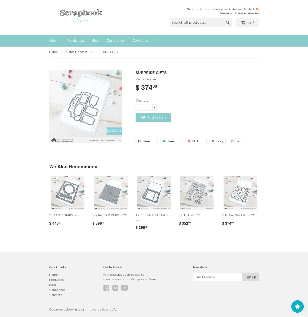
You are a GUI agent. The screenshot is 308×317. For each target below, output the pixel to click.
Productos (75, 41)
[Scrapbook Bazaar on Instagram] (115, 289)
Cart (251, 22)
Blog (96, 41)
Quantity (142, 100)
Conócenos (116, 41)
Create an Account (246, 13)
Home (54, 41)
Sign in (224, 13)
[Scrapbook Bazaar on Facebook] (106, 289)
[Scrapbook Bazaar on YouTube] (124, 289)
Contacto (140, 41)
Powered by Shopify (102, 309)
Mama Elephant (76, 51)
